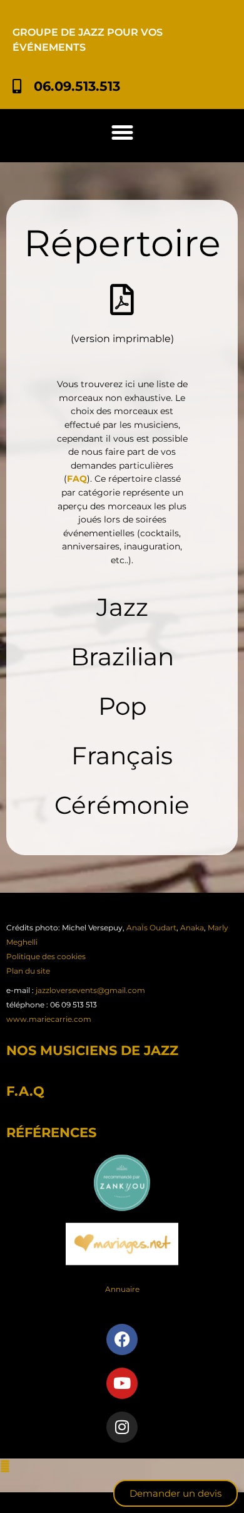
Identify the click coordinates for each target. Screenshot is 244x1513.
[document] (122, 1485)
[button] (122, 132)
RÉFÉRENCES (51, 1132)
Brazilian (122, 657)
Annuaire (122, 1289)
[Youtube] (122, 1383)
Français (122, 756)
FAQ (77, 478)
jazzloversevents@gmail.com (90, 990)
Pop (122, 706)
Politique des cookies (46, 956)
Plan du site (28, 970)
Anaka (192, 927)
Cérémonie (122, 805)
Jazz (122, 607)
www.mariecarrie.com (48, 1019)
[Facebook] (122, 1339)
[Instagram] (122, 1427)
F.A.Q (25, 1091)
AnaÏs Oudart (151, 927)
